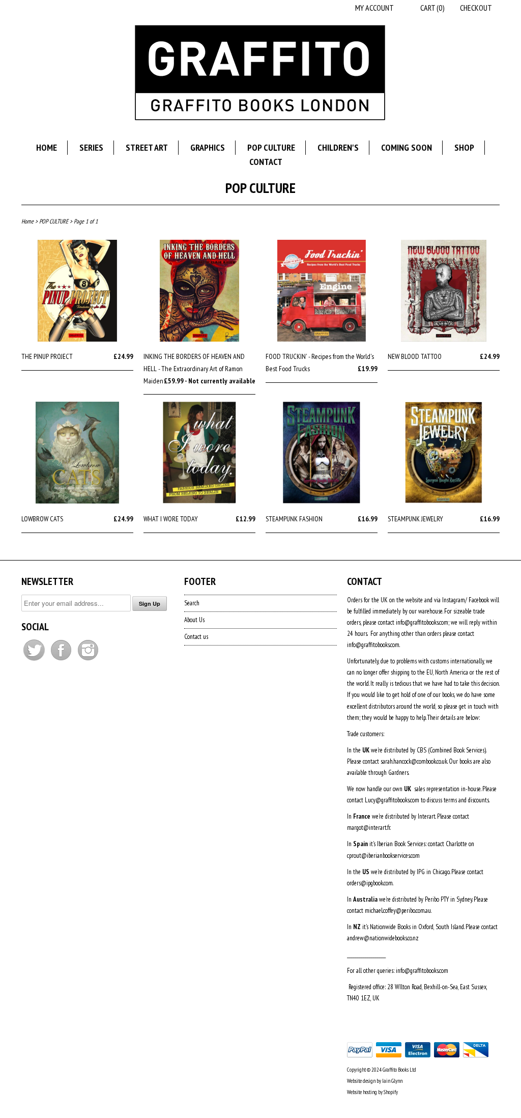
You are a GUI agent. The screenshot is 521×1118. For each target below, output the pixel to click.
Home (46, 147)
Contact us (196, 636)
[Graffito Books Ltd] (260, 74)
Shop (464, 147)
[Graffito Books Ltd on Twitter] (34, 660)
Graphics (207, 147)
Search (191, 603)
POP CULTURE (260, 187)
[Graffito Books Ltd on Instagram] (88, 660)
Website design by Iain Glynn (374, 1080)
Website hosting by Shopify (372, 1092)
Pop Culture (271, 147)
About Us (194, 620)
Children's (338, 147)
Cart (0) (432, 8)
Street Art (147, 147)
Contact (265, 161)
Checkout (476, 8)
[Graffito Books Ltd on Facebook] (61, 660)
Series (91, 147)
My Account (374, 8)
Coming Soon (406, 147)
